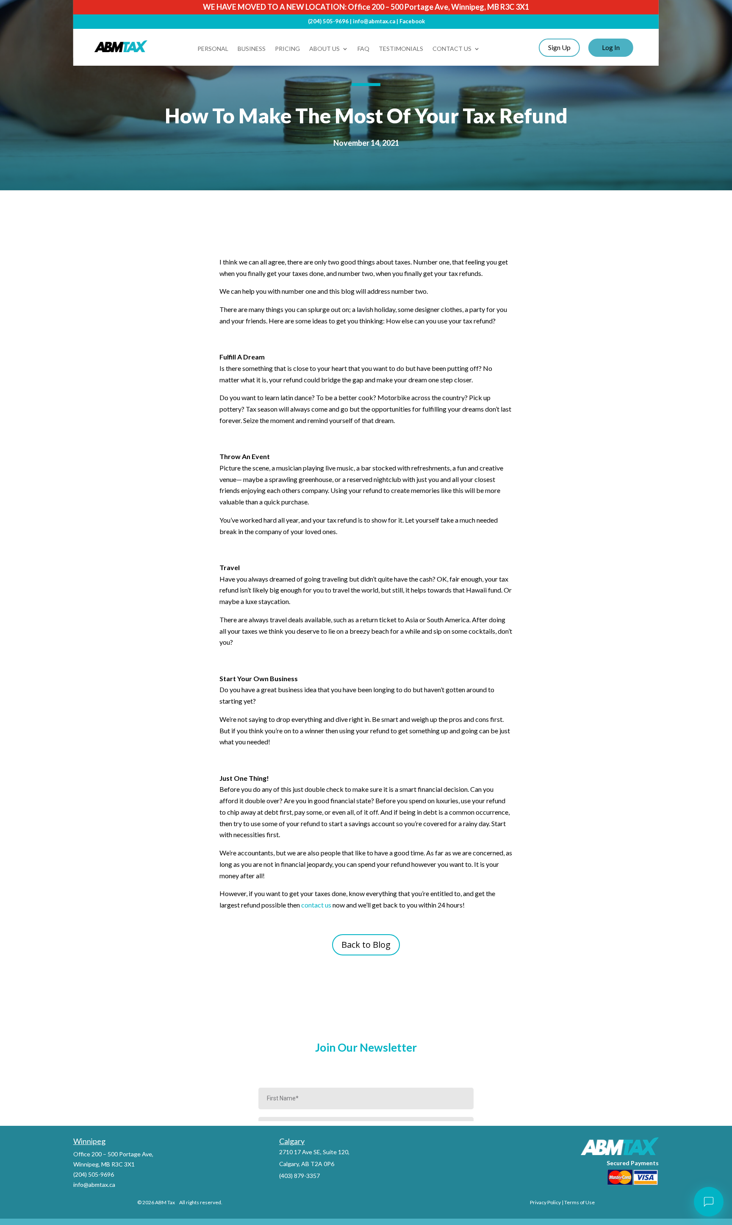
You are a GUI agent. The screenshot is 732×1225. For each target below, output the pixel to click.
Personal (212, 49)
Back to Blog (366, 944)
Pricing (287, 49)
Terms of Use (579, 1202)
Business (252, 49)
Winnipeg (89, 1141)
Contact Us (452, 49)
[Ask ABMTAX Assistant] (709, 1202)
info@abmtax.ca (374, 21)
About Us (324, 49)
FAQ (363, 49)
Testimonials (401, 49)
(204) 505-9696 (328, 21)
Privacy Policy (545, 1202)
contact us (316, 905)
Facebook (412, 21)
